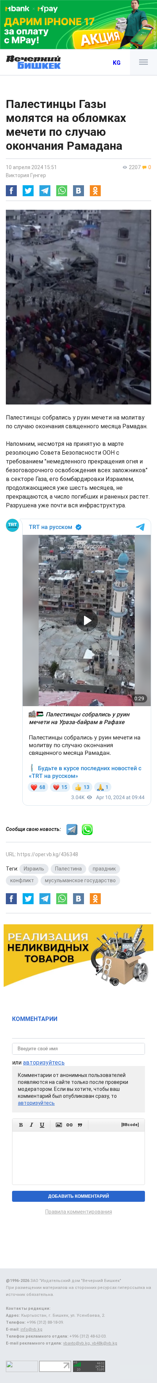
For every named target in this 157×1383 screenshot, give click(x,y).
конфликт (22, 880)
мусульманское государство (80, 880)
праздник (104, 869)
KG (116, 62)
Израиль (34, 869)
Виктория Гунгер (26, 175)
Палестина (68, 869)
